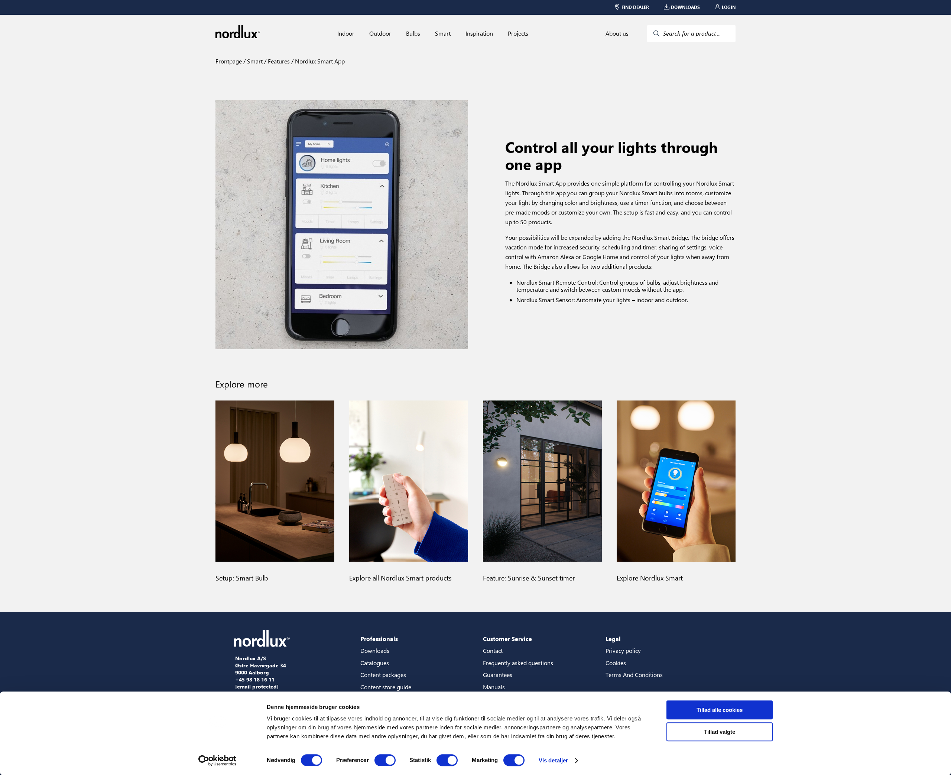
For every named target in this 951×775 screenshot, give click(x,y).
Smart (443, 33)
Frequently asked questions (518, 663)
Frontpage (228, 61)
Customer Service (507, 638)
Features (278, 61)
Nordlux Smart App (319, 61)
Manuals (494, 687)
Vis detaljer (553, 760)
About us (617, 33)
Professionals (379, 638)
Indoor (345, 33)
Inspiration (479, 33)
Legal (613, 638)
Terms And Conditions (634, 674)
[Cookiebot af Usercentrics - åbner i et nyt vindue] (217, 760)
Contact (493, 650)
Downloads (374, 650)
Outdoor (380, 33)
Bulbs (413, 33)
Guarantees (497, 674)
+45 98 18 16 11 (255, 680)
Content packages (383, 674)
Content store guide (385, 687)
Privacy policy (623, 650)
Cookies (616, 663)
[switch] (385, 760)
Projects (518, 33)
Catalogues (374, 663)
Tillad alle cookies (720, 710)
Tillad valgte (719, 732)
